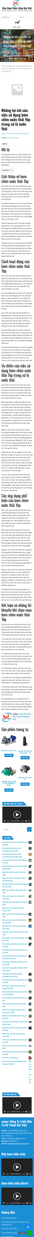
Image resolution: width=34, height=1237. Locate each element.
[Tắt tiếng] (26, 821)
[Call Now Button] (29, 1233)
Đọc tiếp (9, 755)
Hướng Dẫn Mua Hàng (9, 1233)
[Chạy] (5, 821)
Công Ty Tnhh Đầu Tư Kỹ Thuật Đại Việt (15, 133)
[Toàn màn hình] (29, 821)
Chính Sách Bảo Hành (9, 1218)
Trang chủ (4, 66)
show (10, 170)
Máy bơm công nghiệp (16, 66)
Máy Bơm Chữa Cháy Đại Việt (17, 8)
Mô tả (4, 144)
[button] (17, 814)
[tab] (5, 144)
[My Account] (16, 22)
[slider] (15, 820)
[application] (17, 815)
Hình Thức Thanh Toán (9, 1229)
